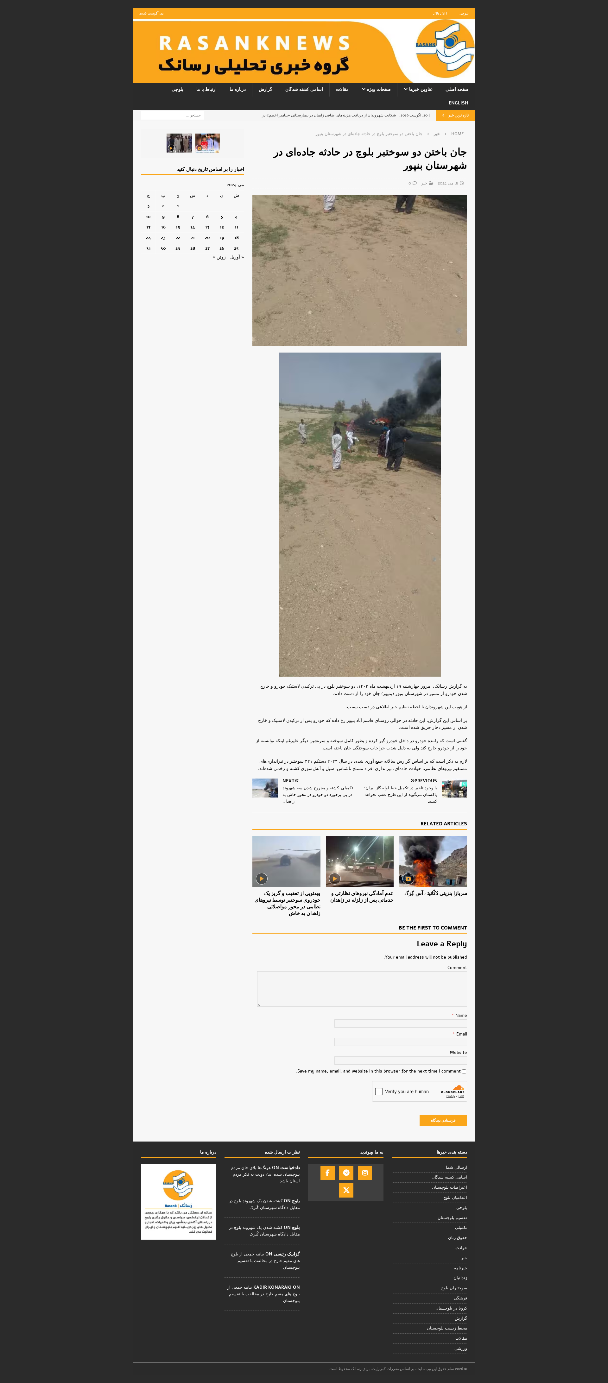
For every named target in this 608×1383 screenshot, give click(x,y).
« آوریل (237, 257)
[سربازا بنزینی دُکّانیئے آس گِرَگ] (433, 861)
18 (236, 238)
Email (461, 1034)
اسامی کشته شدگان (304, 89)
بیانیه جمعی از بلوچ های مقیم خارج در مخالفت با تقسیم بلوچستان (265, 1260)
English (440, 13)
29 (177, 248)
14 (192, 227)
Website (458, 1052)
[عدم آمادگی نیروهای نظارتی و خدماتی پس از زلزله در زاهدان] (360, 861)
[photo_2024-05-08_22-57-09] (359, 343)
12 (222, 227)
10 (148, 217)
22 (178, 238)
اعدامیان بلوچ (455, 1197)
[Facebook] (327, 1173)
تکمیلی (461, 1227)
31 (148, 248)
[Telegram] (346, 1173)
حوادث (461, 1248)
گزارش (265, 89)
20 (207, 238)
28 (192, 248)
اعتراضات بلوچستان (449, 1187)
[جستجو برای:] (172, 115)
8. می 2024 (448, 183)
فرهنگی (460, 1298)
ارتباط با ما (206, 89)
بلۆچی (461, 1208)
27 (207, 248)
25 (236, 248)
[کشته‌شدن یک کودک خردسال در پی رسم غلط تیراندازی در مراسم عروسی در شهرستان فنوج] (207, 143)
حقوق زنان (457, 1238)
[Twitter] (346, 1190)
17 (148, 227)
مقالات (342, 89)
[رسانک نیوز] (304, 79)
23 (163, 238)
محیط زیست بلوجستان (447, 1328)
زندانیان (460, 1278)
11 (236, 227)
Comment (457, 968)
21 (193, 238)
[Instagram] (365, 1173)
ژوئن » (219, 257)
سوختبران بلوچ (454, 1288)
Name (460, 1015)
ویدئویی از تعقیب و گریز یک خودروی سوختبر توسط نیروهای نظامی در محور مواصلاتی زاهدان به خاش (287, 903)
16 (163, 227)
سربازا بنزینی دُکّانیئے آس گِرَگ (435, 893)
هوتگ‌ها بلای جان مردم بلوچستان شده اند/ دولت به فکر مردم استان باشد (265, 1174)
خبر (424, 183)
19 (222, 238)
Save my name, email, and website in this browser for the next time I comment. (378, 1071)
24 (148, 238)
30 (163, 248)
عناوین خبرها (421, 89)
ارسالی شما (456, 1167)
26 (221, 248)
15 (178, 227)
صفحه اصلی (457, 89)
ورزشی (460, 1348)
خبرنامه (460, 1268)
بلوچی (464, 13)
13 (207, 227)
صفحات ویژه (379, 89)
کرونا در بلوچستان (451, 1308)
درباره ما (238, 89)
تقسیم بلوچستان (452, 1218)
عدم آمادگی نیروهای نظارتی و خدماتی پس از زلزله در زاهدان (362, 897)
